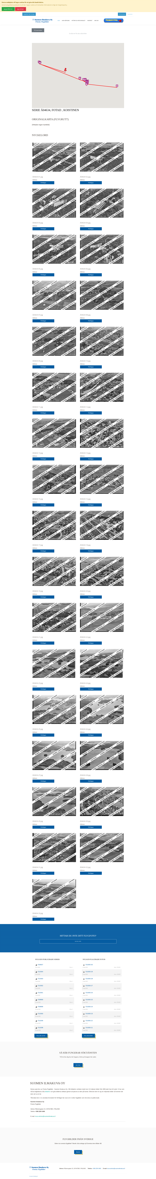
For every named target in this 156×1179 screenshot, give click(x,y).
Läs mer (78, 1065)
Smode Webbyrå (33, 1176)
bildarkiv (47, 1091)
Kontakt (90, 20)
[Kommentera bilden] (54, 158)
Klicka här (78, 941)
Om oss (96, 20)
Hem (59, 20)
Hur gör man (66, 20)
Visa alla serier (40, 1036)
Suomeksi (129, 14)
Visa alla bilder (88, 1036)
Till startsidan (38, 30)
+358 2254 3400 (96, 1168)
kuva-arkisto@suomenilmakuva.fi (45, 1116)
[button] (65, 70)
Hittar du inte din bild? (78, 20)
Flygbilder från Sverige (29, 14)
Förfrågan (43, 182)
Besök (78, 1152)
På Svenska (122, 14)
